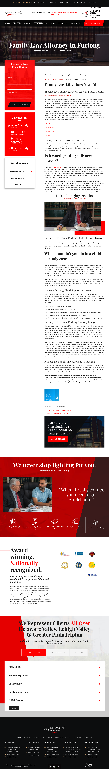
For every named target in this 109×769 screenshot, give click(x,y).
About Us (27, 737)
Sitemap (25, 766)
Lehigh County (16, 700)
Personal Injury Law (17, 178)
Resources (63, 23)
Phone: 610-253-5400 (53, 754)
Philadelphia (15, 667)
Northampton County (19, 691)
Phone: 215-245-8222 (13, 754)
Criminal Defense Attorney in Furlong (58, 410)
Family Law (17, 184)
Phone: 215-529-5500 (71, 754)
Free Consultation (93, 23)
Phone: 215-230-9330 (34, 752)
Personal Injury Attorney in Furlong (57, 413)
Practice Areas (19, 163)
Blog (53, 23)
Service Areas (59, 737)
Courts (27, 23)
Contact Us (76, 23)
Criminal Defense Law (17, 171)
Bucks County (15, 683)
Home (7, 23)
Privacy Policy (18, 766)
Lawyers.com (58, 167)
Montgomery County (19, 675)
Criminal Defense (34, 653)
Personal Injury (57, 653)
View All (14, 708)
